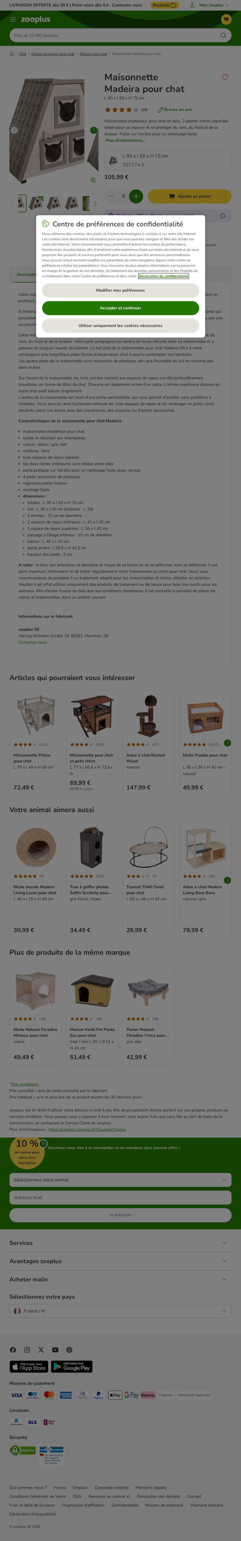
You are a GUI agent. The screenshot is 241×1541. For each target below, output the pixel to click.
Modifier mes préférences (120, 290)
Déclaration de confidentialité (163, 276)
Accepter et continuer (120, 308)
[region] (120, 276)
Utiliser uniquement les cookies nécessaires (120, 325)
